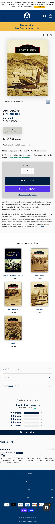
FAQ (27, 497)
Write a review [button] (27, 432)
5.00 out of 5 (34, 405)
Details (8, 378)
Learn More (40, 7)
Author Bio (11, 386)
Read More (40, 227)
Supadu (34, 522)
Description (12, 369)
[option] (27, 27)
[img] (5, 450)
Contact (27, 489)
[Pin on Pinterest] (51, 35)
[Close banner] (52, 5)
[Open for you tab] (46, 507)
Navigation (27, 474)
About (27, 482)
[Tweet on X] (47, 35)
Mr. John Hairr (13, 114)
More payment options (28, 195)
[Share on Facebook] (43, 35)
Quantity (27, 165)
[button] (16, 413)
